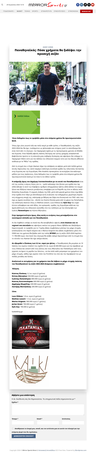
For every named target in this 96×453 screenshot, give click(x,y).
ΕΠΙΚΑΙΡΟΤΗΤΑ (46, 11)
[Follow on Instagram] (81, 4)
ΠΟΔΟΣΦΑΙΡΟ (8, 11)
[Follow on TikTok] (85, 4)
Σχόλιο (15, 402)
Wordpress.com (80, 450)
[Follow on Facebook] (78, 4)
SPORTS (35, 11)
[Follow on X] (89, 4)
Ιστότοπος (66, 419)
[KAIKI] (30, 368)
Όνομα (15, 419)
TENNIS (27, 11)
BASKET (19, 11)
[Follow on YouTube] (92, 4)
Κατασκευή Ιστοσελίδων (46, 450)
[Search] (2, 5)
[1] (30, 332)
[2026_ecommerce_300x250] (26, 122)
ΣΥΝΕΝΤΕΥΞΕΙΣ (59, 11)
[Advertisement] (48, 27)
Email (39, 419)
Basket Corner (48, 47)
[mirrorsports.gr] (48, 5)
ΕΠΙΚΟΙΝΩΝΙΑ (73, 11)
